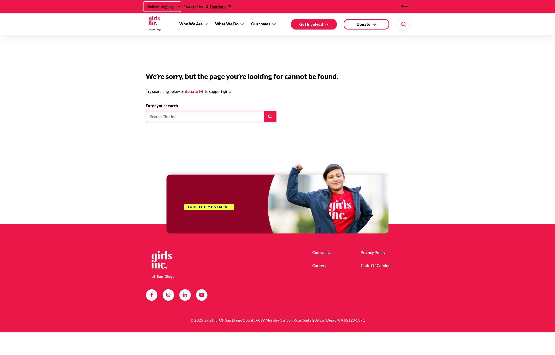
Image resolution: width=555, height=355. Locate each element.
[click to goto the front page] (163, 264)
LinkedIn (185, 294)
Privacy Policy (373, 252)
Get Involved (311, 24)
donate (191, 91)
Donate (364, 24)
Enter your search (162, 105)
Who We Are (191, 23)
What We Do (226, 23)
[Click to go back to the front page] (159, 24)
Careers (319, 265)
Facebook (152, 294)
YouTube (202, 294)
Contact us (322, 252)
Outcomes (260, 23)
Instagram (168, 294)
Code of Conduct (376, 265)
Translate (217, 7)
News (404, 6)
